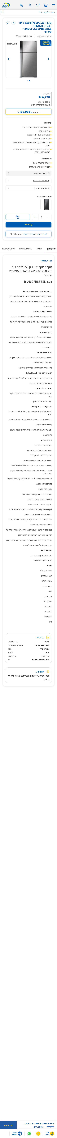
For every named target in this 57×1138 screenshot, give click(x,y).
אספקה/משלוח (8, 248)
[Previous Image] (12, 59)
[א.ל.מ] (5, 5)
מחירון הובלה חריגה (42, 188)
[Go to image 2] (27, 80)
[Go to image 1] (29, 80)
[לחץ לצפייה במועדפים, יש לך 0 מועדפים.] (38, 5)
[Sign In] (30, 5)
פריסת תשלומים (25, 248)
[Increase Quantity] (35, 217)
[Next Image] (44, 59)
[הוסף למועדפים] (8, 23)
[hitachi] (12, 44)
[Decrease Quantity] (48, 217)
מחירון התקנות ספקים (41, 180)
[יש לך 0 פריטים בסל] (46, 5)
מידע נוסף (51, 248)
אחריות (39, 248)
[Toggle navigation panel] (53, 5)
